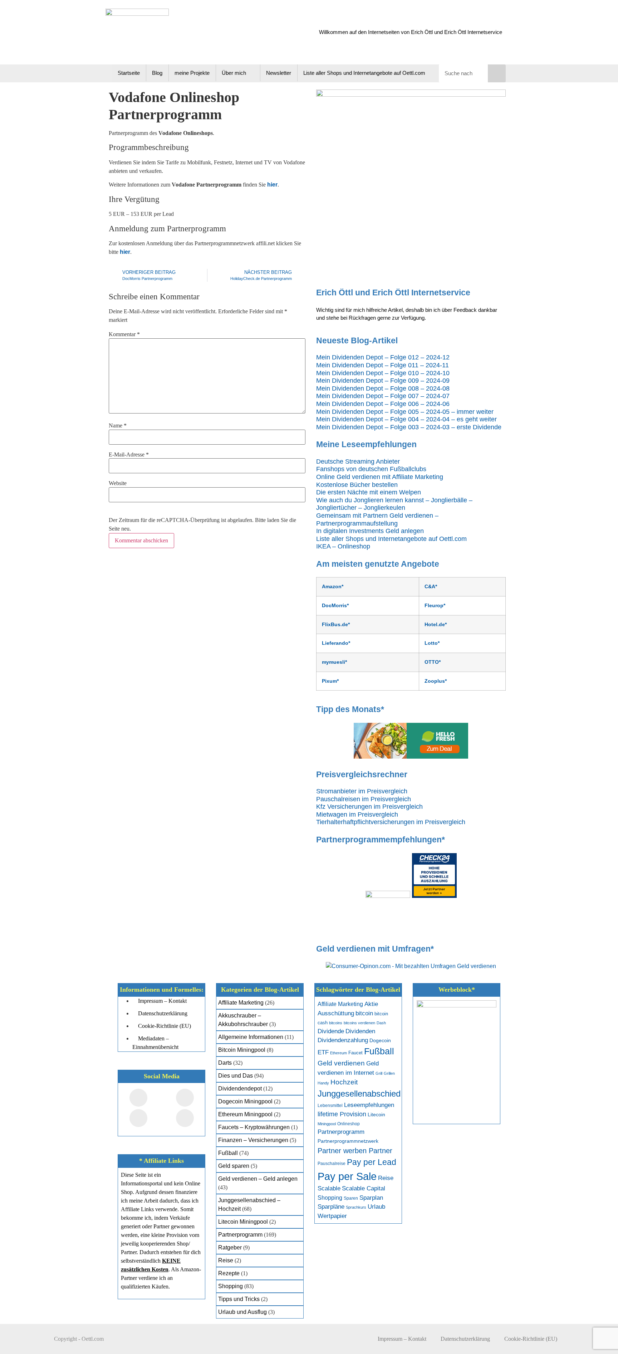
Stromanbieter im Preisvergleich (361, 791)
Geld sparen (233, 1166)
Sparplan (371, 1197)
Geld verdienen (341, 1063)
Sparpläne (331, 1206)
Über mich (234, 73)
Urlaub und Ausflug (242, 1312)
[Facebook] (138, 1098)
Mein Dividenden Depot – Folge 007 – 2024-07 (383, 396)
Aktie (371, 1004)
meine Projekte (192, 73)
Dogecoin (380, 1040)
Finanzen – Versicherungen (253, 1140)
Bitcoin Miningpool (241, 1050)
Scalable (329, 1188)
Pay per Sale (347, 1176)
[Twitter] (185, 1098)
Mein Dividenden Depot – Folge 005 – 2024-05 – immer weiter (405, 411)
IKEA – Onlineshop (343, 546)
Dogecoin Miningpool (245, 1101)
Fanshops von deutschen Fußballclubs (371, 469)
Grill (379, 1073)
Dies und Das (235, 1076)
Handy (323, 1083)
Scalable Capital (363, 1188)
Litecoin (376, 1114)
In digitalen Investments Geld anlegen (370, 531)
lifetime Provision (342, 1114)
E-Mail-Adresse (129, 455)
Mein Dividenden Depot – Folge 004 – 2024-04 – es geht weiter (406, 419)
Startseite (129, 73)
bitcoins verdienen (359, 1023)
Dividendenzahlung (343, 1040)
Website (118, 483)
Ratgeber (230, 1247)
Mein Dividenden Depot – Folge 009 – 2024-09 (383, 380)
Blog (157, 73)
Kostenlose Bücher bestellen (357, 484)
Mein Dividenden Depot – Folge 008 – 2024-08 (383, 388)
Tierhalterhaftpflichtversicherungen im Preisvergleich (390, 822)
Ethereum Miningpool (245, 1114)
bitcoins (335, 1023)
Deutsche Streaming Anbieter (358, 461)
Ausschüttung (336, 1013)
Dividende (331, 1031)
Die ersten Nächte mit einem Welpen (368, 492)
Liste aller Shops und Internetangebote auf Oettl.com (364, 73)
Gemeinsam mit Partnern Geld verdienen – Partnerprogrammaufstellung (377, 519)
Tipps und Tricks (239, 1299)
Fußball (228, 1153)
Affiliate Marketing (241, 1003)
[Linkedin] (185, 1118)
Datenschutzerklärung (465, 1339)
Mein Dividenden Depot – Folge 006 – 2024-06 (383, 403)
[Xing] (138, 1118)
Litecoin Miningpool (243, 1222)
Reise (225, 1260)
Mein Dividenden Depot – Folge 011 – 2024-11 (382, 365)
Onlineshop (348, 1123)
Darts (225, 1063)
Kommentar (124, 334)
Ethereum (338, 1053)
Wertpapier (332, 1216)
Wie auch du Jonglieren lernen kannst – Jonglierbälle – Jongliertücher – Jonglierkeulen (394, 504)
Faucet (355, 1052)
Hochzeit (344, 1082)
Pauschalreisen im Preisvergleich (363, 799)
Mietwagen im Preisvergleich (357, 814)
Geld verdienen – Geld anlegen (258, 1179)
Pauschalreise (331, 1163)
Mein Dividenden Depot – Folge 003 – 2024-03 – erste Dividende (408, 427)
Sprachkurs (356, 1207)
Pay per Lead (371, 1162)
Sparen (351, 1198)
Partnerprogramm (240, 1235)
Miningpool (327, 1124)
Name (118, 426)
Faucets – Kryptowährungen (254, 1127)
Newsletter (278, 73)
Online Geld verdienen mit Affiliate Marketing (379, 476)
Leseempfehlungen (369, 1104)
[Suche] (497, 73)
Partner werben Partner (355, 1151)
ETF (323, 1052)
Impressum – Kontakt (402, 1339)
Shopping (230, 1286)
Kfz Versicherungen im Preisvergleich (369, 806)
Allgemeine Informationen (250, 1037)
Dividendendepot (240, 1088)
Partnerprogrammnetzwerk (348, 1141)
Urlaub (376, 1206)
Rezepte (229, 1273)
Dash (381, 1023)
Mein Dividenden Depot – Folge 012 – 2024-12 (383, 357)
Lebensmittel (330, 1105)
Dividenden (360, 1031)
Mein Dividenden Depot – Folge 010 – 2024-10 (383, 373)
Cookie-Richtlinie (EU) (530, 1339)
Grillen (389, 1073)
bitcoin (364, 1013)
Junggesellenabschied (359, 1093)
